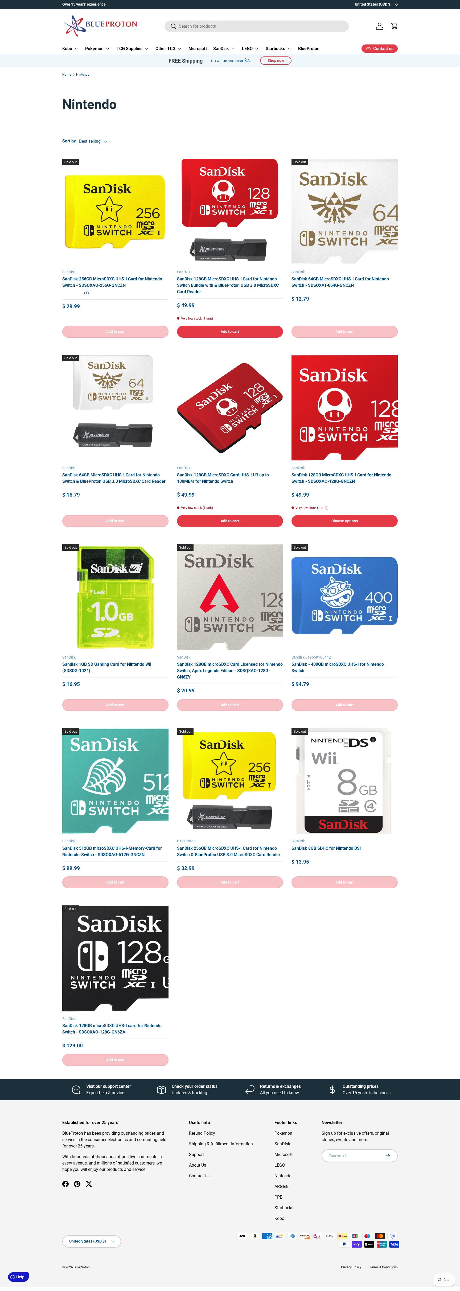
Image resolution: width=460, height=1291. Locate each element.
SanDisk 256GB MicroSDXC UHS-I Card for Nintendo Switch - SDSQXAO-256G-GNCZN (112, 282)
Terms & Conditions (384, 1267)
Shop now (276, 60)
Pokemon (94, 48)
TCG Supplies (129, 48)
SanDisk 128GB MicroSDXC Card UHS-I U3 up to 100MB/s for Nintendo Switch (223, 478)
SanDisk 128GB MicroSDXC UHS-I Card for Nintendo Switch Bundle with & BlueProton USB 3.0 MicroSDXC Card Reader (228, 285)
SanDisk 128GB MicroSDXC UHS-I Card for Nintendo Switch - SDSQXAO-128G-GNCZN (341, 478)
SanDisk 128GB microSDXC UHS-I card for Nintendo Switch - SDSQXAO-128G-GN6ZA (112, 1029)
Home (66, 74)
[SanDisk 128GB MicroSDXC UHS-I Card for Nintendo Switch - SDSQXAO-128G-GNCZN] (344, 408)
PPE (278, 1197)
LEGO (247, 48)
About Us (197, 1165)
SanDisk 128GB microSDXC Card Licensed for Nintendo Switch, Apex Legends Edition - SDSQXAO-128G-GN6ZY (230, 671)
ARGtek (281, 1186)
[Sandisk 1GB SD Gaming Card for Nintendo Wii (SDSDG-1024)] (115, 597)
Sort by (69, 141)
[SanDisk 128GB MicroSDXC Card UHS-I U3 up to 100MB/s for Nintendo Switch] (230, 408)
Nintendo (82, 74)
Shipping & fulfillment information (221, 1143)
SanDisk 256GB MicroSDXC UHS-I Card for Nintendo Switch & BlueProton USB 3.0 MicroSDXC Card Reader (228, 851)
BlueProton (308, 48)
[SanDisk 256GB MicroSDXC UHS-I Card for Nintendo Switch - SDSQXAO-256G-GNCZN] (115, 212)
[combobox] (257, 26)
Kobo (67, 48)
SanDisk (221, 48)
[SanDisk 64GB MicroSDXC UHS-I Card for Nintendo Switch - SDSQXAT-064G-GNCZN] (344, 212)
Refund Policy (202, 1133)
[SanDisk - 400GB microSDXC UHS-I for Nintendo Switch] (344, 597)
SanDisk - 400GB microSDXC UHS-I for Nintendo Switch (337, 667)
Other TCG (165, 48)
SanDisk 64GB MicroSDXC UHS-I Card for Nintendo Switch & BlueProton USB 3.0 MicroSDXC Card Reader (114, 478)
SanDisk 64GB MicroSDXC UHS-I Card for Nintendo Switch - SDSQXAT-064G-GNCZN (340, 282)
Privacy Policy (351, 1267)
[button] (394, 26)
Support (196, 1154)
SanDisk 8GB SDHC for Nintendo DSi (326, 848)
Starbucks (275, 48)
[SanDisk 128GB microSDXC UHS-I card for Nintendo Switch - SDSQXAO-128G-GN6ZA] (115, 958)
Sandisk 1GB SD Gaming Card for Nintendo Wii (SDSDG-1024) (106, 667)
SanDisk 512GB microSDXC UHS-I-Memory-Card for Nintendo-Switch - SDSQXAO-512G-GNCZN (112, 851)
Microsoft (197, 48)
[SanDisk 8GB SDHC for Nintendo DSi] (344, 781)
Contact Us (199, 1175)
